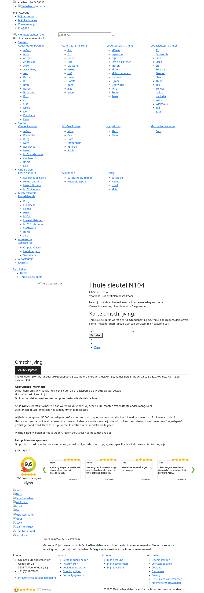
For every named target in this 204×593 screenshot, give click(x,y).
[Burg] (17, 510)
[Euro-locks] (20, 535)
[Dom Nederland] (24, 530)
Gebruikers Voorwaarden (167, 579)
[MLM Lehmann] (23, 514)
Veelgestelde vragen (75, 567)
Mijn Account (26, 16)
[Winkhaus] (20, 502)
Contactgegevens (73, 575)
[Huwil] (17, 506)
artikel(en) (20, 269)
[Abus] (17, 494)
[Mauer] (18, 518)
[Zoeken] (113, 35)
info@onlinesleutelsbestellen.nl (37, 577)
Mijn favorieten (116, 567)
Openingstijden (72, 571)
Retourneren (70, 563)
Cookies (156, 567)
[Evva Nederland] (23, 498)
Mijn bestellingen (117, 563)
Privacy (156, 575)
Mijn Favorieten (27, 20)
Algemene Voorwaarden (166, 583)
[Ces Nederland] (23, 526)
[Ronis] (17, 522)
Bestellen (95, 335)
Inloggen (23, 28)
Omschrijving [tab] (28, 370)
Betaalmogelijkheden (75, 560)
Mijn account (115, 560)
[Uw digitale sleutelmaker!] (29, 34)
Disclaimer (158, 571)
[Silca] (17, 489)
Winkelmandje (26, 24)
